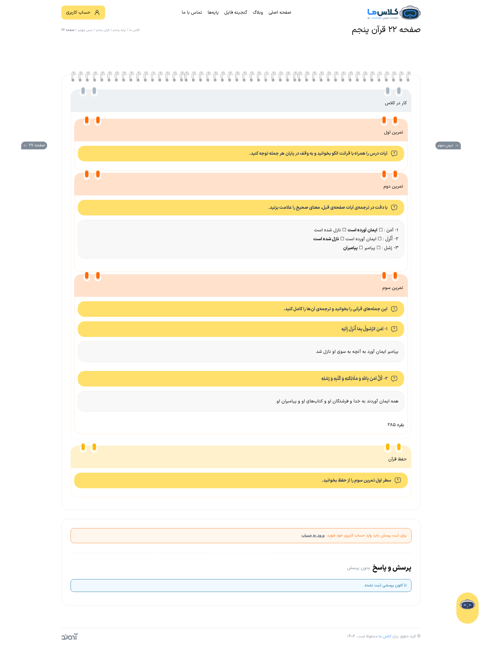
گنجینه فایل (235, 12)
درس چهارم (85, 30)
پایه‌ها (213, 12)
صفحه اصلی (280, 12)
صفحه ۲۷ (37, 145)
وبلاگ (258, 12)
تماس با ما (192, 12)
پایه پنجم (119, 30)
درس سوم (445, 145)
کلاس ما (134, 30)
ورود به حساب (313, 535)
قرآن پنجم (102, 30)
